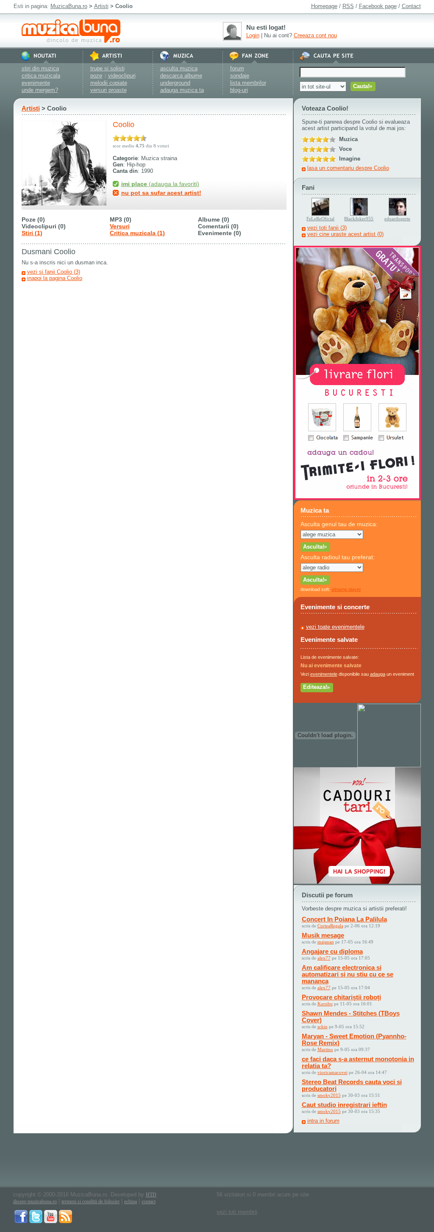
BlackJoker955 (358, 218)
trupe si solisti (107, 68)
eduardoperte (397, 218)
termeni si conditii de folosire (90, 1201)
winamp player (346, 589)
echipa (130, 1201)
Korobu (325, 1003)
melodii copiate (108, 83)
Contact (411, 6)
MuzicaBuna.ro (68, 6)
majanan (325, 941)
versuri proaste (108, 90)
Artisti (101, 6)
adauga (377, 674)
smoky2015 (329, 1095)
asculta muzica (179, 68)
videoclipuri (122, 75)
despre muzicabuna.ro (35, 1201)
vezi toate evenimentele (335, 627)
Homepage (324, 6)
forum (237, 68)
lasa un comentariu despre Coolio (348, 168)
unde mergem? (40, 90)
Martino (325, 1049)
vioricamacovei (332, 1072)
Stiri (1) (32, 233)
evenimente (36, 83)
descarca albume (181, 75)
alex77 (324, 957)
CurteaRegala (330, 925)
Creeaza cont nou (315, 35)
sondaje (239, 75)
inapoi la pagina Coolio (54, 278)
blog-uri (239, 90)
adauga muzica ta (182, 90)
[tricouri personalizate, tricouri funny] (389, 765)
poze (96, 75)
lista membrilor (248, 83)
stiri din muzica (40, 68)
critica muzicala (41, 75)
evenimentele (323, 674)
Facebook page (378, 6)
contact (149, 1201)
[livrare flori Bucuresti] (357, 498)
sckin (322, 1026)
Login (252, 35)
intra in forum (323, 1121)
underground (175, 83)
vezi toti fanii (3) (327, 228)
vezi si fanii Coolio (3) (53, 272)
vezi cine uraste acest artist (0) (345, 234)
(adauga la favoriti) (160, 183)
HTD (151, 1195)
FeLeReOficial (320, 218)
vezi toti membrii (237, 1212)
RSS (348, 6)
